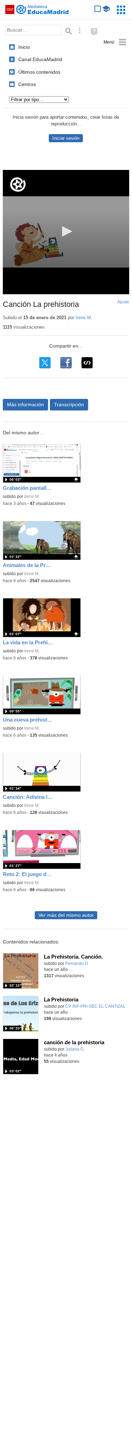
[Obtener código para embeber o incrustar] (87, 362)
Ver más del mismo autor (66, 915)
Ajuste (123, 302)
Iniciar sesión (65, 138)
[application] (66, 232)
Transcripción (69, 404)
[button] (66, 231)
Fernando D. (77, 963)
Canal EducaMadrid (40, 59)
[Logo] (18, 184)
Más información (25, 404)
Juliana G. (75, 1049)
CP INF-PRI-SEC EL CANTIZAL (95, 1006)
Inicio (24, 47)
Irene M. (83, 317)
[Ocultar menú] (115, 42)
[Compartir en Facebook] (66, 362)
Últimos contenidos (39, 72)
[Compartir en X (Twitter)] (45, 362)
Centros (27, 84)
